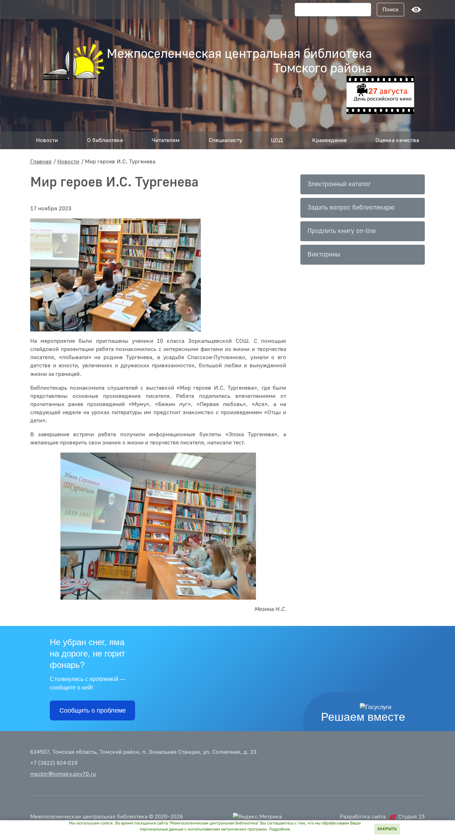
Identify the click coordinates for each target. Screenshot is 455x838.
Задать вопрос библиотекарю (351, 208)
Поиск (390, 9)
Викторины (323, 254)
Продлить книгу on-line (341, 231)
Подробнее (279, 829)
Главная (41, 161)
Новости (68, 161)
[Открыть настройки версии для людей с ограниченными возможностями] (416, 9)
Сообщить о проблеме (92, 710)
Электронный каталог (339, 184)
